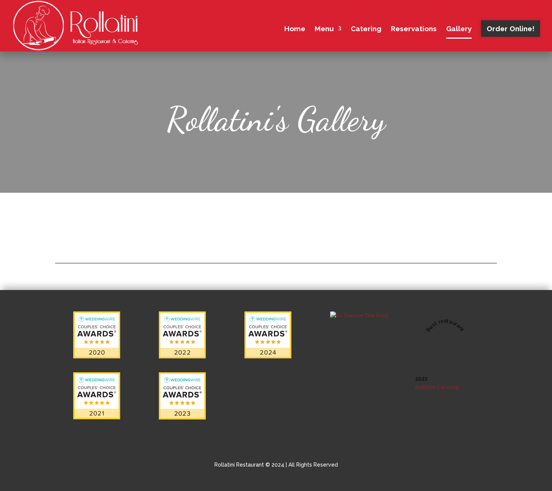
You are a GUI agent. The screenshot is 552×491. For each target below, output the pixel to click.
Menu (324, 29)
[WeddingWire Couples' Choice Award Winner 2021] (96, 417)
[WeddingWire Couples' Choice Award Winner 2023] (182, 418)
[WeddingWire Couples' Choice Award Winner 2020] (96, 357)
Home (294, 29)
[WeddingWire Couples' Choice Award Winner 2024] (267, 357)
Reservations (414, 29)
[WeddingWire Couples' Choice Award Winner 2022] (182, 357)
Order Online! (510, 28)
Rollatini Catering (437, 387)
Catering (366, 29)
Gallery (459, 29)
